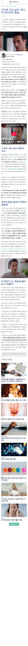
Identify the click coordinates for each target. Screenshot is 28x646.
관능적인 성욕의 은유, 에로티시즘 (12, 419)
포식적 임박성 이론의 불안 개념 (11, 520)
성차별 (9, 324)
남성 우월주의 (14, 157)
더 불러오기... (14, 524)
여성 (22, 318)
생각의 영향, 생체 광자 (8, 459)
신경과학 (3, 377)
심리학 (2, 518)
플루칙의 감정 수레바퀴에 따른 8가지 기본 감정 (13, 479)
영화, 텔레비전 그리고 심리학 (10, 6)
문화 (2, 6)
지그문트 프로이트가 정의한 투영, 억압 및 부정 (13, 500)
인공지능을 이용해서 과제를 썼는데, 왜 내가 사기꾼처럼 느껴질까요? (13, 380)
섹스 (2, 417)
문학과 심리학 (4, 436)
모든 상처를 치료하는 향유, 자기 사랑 (13, 400)
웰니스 (2, 398)
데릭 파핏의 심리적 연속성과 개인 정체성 (13, 439)
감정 (2, 476)
